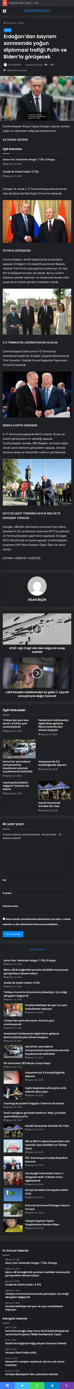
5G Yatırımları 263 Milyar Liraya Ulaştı (27, 1063)
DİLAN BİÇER (14, 64)
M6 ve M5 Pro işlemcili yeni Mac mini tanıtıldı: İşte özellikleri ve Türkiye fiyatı (47, 1145)
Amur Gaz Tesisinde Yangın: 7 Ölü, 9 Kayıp (29, 159)
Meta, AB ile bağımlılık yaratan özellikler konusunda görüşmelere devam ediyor (36, 971)
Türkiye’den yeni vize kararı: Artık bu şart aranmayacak (16, 723)
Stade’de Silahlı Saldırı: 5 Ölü (24, 3)
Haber (21, 22)
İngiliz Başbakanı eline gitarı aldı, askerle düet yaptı (46, 1089)
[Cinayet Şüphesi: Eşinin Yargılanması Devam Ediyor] (13, 1225)
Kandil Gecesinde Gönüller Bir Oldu (49, 804)
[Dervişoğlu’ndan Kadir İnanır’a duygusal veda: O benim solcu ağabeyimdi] (13, 1178)
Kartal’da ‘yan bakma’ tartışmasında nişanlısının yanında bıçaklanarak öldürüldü (17, 766)
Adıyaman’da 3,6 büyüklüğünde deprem (52, 763)
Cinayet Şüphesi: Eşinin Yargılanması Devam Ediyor (42, 1222)
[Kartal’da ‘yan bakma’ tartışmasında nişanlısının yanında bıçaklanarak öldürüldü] (19, 749)
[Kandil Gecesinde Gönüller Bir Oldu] (54, 790)
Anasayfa (11, 22)
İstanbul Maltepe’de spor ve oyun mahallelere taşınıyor (46, 1007)
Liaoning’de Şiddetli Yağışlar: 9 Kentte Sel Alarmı (16, 786)
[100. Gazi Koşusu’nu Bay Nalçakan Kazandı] (13, 1162)
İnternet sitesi (10, 906)
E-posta (8, 893)
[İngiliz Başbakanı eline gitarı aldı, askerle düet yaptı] (13, 1092)
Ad (5, 880)
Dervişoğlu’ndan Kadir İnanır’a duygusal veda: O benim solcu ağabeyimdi (44, 1177)
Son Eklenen (37, 949)
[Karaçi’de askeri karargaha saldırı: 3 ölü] (13, 1194)
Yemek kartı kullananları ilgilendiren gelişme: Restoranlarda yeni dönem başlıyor (53, 725)
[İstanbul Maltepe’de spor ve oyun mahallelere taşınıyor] (13, 1009)
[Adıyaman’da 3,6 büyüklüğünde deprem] (54, 749)
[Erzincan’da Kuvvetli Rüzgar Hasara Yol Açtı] (13, 1210)
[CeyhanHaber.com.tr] (37, 10)
